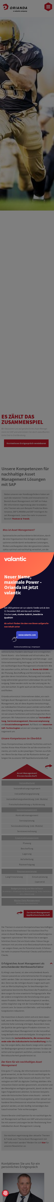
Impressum (36, 647)
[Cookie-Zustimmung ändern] (5, 1193)
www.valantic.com (27, 635)
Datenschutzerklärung (22, 647)
